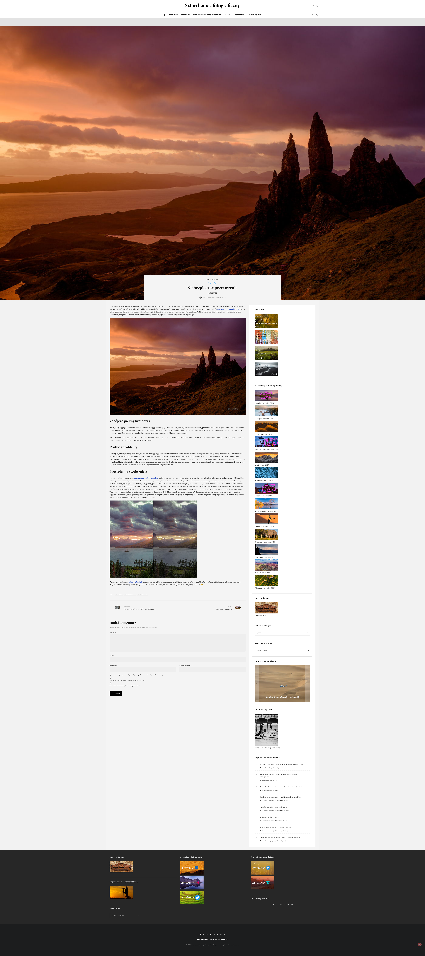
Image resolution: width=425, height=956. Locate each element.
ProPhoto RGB (143, 594)
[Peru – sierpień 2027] (282, 565)
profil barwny (130, 594)
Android (119, 594)
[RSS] (217, 934)
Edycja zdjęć (212, 283)
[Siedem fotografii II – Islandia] (282, 369)
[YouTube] (210, 934)
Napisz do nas (254, 15)
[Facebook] (200, 934)
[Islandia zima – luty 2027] (282, 473)
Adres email (114, 665)
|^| (165, 15)
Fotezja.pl (185, 15)
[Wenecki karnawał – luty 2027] (282, 442)
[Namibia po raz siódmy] (282, 683)
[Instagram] (207, 934)
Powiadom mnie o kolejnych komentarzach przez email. (127, 680)
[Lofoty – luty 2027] (282, 458)
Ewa (204, 297)
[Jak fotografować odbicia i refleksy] (282, 337)
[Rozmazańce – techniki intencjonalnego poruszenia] (282, 321)
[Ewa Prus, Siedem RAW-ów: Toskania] (282, 353)
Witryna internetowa (185, 665)
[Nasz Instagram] (212, 883)
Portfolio (239, 15)
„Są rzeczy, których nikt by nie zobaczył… (140, 608)
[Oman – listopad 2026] (282, 427)
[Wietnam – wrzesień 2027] (282, 581)
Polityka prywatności (219, 939)
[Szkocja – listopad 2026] (282, 411)
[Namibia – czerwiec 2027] (282, 519)
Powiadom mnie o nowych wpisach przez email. (125, 686)
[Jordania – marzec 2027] (282, 489)
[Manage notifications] (420, 944)
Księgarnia (173, 15)
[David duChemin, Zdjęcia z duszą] (282, 730)
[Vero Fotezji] (283, 883)
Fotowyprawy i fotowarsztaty (207, 15)
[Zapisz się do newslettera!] (142, 893)
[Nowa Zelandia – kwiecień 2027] (282, 504)
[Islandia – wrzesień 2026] (282, 396)
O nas (227, 15)
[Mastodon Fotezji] (283, 868)
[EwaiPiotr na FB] (212, 868)
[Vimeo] (214, 934)
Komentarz (113, 632)
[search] (307, 632)
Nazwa (112, 655)
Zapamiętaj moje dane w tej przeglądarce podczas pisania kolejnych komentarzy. (138, 675)
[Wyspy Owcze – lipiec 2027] (282, 550)
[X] (204, 934)
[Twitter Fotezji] (212, 898)
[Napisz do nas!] (282, 608)
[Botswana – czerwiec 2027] (282, 535)
